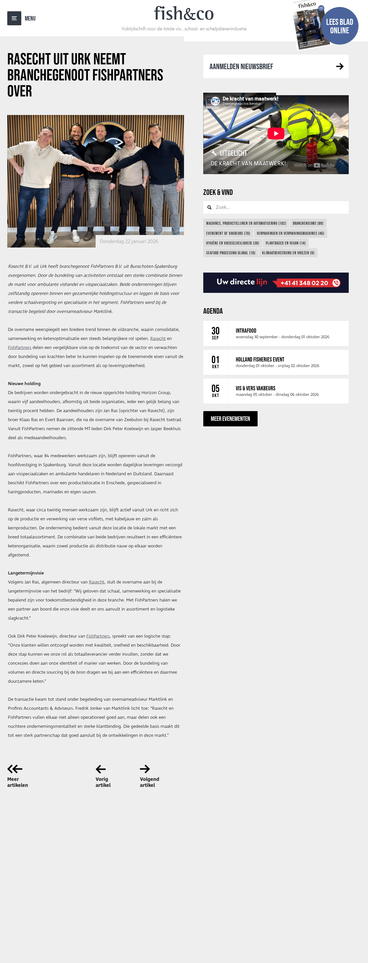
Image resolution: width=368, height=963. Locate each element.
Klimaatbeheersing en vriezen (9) (288, 253)
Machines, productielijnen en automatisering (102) (246, 223)
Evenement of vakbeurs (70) (228, 233)
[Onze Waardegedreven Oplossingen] (276, 283)
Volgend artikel (149, 782)
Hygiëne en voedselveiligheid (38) (232, 243)
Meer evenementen (230, 418)
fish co (184, 13)
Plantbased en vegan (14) (286, 243)
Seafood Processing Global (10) (230, 253)
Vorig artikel (103, 782)
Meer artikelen (17, 782)
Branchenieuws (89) (308, 223)
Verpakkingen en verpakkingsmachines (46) (290, 233)
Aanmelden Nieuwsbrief (241, 66)
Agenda (213, 310)
